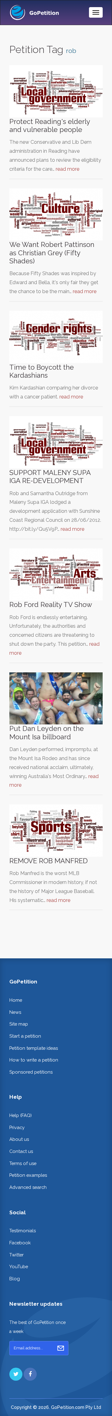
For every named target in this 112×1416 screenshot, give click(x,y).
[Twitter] (15, 1374)
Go (60, 1348)
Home (15, 1000)
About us (19, 1139)
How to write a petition (33, 1059)
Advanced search (28, 1187)
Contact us (21, 1151)
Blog (14, 1278)
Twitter (16, 1254)
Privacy (17, 1127)
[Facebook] (30, 1374)
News (15, 1012)
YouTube (18, 1266)
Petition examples (28, 1175)
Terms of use (22, 1163)
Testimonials (22, 1230)
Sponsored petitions (31, 1072)
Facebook (20, 1242)
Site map (18, 1024)
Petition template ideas (33, 1048)
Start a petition (25, 1036)
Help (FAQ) (20, 1115)
